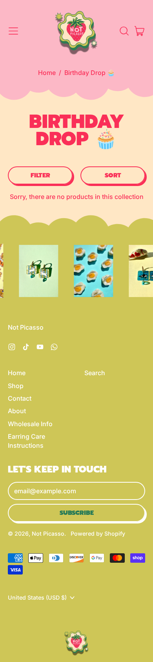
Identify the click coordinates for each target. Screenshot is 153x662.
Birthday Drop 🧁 (89, 73)
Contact (19, 398)
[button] (123, 31)
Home (47, 73)
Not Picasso (48, 533)
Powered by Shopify (98, 533)
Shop (16, 386)
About (17, 411)
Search (94, 373)
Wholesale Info (30, 424)
